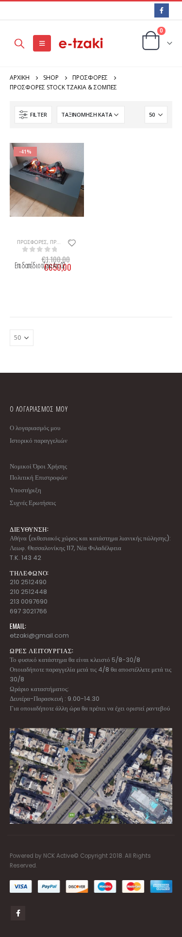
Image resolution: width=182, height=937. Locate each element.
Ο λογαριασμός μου (35, 428)
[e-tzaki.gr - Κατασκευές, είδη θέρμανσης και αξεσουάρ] (81, 43)
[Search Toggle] (19, 43)
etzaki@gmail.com (39, 635)
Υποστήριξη (25, 490)
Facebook (18, 913)
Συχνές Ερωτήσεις (33, 502)
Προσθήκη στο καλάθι (22, 159)
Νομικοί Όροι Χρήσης (38, 466)
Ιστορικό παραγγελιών (38, 440)
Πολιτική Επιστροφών (38, 477)
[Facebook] (161, 10)
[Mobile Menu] (42, 43)
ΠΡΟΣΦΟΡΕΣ (32, 242)
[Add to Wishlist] (71, 242)
